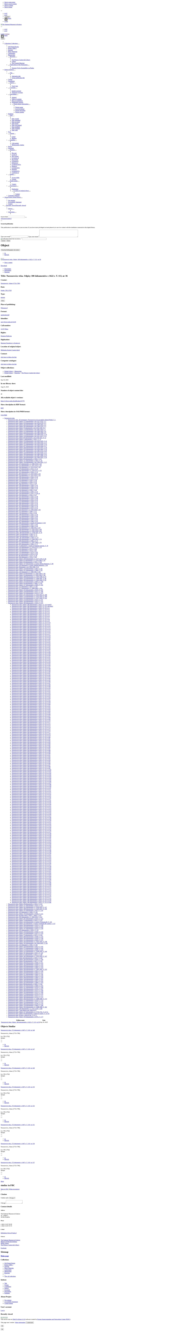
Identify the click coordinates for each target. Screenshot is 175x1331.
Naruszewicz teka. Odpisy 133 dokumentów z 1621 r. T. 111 (25, 600)
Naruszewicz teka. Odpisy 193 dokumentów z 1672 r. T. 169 (25, 992)
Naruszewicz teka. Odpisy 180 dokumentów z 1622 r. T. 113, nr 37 (31, 667)
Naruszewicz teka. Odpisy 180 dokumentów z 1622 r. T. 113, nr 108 (31, 784)
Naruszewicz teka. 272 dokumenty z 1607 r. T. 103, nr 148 (18, 1030)
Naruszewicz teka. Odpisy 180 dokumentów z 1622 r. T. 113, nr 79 (31, 735)
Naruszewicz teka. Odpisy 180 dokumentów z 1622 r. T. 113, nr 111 (31, 789)
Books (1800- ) (12, 48)
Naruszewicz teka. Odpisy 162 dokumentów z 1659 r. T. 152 (25, 964)
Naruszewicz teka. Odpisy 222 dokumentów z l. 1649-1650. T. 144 (27, 951)
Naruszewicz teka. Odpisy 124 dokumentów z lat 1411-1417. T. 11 (27, 436)
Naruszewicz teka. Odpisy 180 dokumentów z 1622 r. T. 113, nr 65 (31, 712)
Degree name (19, 107)
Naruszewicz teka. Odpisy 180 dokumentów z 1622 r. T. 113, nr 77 (31, 732)
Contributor (11, 81)
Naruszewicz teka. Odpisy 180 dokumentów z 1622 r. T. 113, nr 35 (31, 663)
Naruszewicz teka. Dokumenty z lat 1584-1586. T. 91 (23, 567)
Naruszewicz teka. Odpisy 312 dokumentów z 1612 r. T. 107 (25, 593)
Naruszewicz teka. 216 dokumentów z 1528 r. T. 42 (23, 487)
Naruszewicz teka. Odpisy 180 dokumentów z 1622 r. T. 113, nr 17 (31, 634)
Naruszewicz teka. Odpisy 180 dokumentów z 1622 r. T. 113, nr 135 (31, 829)
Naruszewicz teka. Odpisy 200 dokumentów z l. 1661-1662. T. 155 (27, 969)
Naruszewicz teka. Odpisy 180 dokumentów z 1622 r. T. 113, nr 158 (31, 866)
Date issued (15, 123)
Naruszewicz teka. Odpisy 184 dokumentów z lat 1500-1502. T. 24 (27, 457)
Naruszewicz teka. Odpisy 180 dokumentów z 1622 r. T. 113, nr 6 (31, 616)
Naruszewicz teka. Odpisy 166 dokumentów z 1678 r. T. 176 (25, 1004)
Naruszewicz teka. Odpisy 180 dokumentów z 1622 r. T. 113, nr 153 (31, 858)
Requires (14, 169)
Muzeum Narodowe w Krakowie (10, 343)
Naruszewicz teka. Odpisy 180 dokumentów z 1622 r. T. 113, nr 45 (31, 680)
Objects (10, 208)
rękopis (3, 297)
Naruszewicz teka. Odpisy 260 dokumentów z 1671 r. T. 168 (25, 990)
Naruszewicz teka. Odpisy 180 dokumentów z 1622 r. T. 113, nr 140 (31, 837)
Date (11, 115)
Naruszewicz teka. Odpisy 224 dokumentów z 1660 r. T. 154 (25, 968)
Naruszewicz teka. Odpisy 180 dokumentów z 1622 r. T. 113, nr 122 (31, 807)
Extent (13, 136)
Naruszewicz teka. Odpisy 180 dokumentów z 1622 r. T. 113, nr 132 (31, 824)
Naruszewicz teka (9, 418)
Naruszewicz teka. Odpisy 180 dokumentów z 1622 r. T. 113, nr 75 (31, 729)
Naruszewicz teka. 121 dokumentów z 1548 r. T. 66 (23, 526)
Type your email (6, 236)
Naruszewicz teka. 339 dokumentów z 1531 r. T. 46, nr (24, 493)
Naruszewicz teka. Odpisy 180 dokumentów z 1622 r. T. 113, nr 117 (31, 799)
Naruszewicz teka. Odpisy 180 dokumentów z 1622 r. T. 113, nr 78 (31, 734)
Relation (12, 150)
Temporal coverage (17, 92)
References (15, 163)
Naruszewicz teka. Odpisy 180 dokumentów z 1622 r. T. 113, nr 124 (31, 811)
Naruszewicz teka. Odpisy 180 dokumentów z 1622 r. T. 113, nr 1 (31, 608)
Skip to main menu (9, 2)
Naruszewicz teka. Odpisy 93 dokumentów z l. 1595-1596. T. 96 (26, 575)
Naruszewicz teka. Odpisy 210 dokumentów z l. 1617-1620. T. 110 (27, 598)
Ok (2, 1326)
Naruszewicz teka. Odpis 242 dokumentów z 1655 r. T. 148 (25, 958)
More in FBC (5, 1189)
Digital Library (8, 371)
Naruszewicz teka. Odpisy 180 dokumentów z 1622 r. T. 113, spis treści (32, 606)
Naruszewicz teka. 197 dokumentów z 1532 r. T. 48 (23, 496)
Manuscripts (11, 55)
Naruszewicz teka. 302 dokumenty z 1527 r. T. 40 (22, 483)
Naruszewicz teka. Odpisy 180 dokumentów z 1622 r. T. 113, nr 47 (31, 683)
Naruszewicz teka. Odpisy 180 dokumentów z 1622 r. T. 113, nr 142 (31, 840)
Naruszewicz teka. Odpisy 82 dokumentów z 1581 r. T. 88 (25, 562)
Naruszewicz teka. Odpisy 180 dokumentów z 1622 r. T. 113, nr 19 (31, 637)
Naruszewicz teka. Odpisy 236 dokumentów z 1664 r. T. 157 (25, 972)
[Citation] (3, 258)
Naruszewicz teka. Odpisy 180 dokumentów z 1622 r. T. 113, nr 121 (31, 806)
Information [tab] (7, 270)
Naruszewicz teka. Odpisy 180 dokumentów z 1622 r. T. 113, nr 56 (31, 698)
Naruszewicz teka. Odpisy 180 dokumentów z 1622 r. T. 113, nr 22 (31, 642)
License (14, 179)
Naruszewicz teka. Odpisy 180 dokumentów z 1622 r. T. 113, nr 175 (31, 894)
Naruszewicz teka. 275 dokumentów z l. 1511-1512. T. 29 (24, 465)
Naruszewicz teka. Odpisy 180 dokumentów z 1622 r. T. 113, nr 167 (31, 881)
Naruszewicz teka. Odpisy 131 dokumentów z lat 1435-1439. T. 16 (27, 444)
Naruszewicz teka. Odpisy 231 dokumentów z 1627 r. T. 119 (25, 910)
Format (11, 133)
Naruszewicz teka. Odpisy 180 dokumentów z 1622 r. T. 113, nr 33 (31, 660)
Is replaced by (16, 168)
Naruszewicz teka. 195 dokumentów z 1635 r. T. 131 (23, 930)
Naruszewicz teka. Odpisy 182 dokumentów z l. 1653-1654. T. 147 (27, 956)
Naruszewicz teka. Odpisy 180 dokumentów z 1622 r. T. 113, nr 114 (31, 794)
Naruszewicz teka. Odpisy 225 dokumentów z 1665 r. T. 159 (25, 976)
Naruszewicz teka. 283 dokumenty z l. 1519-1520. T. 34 (24, 474)
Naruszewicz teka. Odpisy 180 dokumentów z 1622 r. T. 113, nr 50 (31, 688)
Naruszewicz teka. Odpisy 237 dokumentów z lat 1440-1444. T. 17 (27, 446)
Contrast (7, 16)
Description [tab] (7, 269)
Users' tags (15, 86)
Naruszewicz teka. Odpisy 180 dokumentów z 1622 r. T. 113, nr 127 (31, 815)
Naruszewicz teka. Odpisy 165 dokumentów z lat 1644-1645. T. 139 (27, 943)
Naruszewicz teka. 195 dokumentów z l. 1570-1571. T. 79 (25, 547)
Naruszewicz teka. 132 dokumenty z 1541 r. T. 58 (22, 513)
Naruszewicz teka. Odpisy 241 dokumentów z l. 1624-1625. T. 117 (27, 907)
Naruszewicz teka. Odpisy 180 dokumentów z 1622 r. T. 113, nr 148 (31, 850)
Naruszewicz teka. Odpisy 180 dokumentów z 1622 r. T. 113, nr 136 (31, 830)
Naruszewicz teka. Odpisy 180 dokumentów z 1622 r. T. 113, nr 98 (31, 766)
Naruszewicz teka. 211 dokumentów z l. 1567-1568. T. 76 (24, 542)
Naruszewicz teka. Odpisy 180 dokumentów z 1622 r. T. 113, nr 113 (31, 793)
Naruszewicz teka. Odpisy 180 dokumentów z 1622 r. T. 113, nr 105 (31, 779)
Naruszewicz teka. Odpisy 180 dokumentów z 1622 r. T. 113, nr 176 (31, 896)
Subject (11, 83)
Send (8, 240)
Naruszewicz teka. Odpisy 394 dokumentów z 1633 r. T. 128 (25, 925)
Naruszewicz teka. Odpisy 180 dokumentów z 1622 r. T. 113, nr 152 (31, 856)
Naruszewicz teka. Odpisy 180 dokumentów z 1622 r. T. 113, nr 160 (31, 869)
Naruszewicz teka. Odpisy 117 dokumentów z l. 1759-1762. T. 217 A (28, 1012)
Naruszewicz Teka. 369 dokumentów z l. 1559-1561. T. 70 (25, 532)
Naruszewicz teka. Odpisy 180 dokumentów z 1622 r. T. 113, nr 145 (31, 845)
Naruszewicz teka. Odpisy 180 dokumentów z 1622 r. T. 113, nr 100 (31, 770)
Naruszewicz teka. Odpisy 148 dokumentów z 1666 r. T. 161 (25, 979)
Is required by (16, 171)
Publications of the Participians (18, 65)
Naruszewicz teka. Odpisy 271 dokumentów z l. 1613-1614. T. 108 (27, 595)
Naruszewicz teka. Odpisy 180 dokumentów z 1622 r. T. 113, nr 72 (31, 724)
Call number (15, 143)
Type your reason (33, 236)
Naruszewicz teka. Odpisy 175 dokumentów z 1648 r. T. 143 (25, 950)
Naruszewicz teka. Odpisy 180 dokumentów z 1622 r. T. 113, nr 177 (31, 897)
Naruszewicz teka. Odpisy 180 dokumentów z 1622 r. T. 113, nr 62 (31, 707)
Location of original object (21, 190)
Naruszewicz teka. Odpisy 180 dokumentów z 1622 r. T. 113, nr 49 (31, 686)
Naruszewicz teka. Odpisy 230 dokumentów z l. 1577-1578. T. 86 (27, 559)
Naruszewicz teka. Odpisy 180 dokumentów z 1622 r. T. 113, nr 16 (31, 632)
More (2, 1181)
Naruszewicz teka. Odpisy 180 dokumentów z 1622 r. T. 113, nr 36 (31, 665)
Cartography (11, 53)
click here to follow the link (8, 357)
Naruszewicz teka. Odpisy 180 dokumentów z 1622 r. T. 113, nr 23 (31, 644)
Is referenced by (16, 164)
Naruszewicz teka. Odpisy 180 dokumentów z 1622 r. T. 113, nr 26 (31, 649)
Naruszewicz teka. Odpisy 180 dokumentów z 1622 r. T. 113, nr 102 (31, 773)
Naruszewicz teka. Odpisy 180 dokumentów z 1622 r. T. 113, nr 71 (31, 722)
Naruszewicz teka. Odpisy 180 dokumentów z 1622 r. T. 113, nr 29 (31, 654)
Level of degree (19, 109)
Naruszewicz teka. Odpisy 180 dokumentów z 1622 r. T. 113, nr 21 (31, 640)
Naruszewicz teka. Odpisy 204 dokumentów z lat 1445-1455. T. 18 (27, 447)
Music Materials (12, 51)
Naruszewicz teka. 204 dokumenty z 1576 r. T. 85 (22, 557)
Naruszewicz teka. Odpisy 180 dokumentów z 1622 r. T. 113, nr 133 (31, 825)
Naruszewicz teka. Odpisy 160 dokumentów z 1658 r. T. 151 (25, 963)
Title (11, 73)
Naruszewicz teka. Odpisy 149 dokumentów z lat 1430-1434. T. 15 (27, 442)
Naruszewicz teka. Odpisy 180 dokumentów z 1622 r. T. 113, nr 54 (31, 694)
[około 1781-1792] (6, 290)
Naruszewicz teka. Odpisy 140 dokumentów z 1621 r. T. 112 (25, 601)
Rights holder (13, 181)
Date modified (16, 127)
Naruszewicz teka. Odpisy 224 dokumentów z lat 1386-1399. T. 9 (27, 433)
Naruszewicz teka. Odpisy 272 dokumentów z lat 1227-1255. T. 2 (27, 421)
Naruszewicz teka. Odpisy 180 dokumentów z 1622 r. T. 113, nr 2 (31, 609)
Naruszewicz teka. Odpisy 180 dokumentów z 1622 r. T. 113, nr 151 (31, 855)
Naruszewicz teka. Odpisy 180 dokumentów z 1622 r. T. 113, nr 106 (31, 781)
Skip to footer (8, 7)
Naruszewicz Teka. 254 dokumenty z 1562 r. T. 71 (22, 534)
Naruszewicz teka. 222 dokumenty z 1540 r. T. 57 (22, 511)
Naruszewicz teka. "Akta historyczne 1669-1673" (22, 1010)
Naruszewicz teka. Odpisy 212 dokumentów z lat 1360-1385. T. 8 (27, 431)
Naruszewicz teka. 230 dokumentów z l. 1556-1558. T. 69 (25, 531)
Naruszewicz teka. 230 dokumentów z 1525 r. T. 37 (23, 478)
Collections (7, 43)
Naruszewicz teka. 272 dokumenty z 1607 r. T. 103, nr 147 (18, 1049)
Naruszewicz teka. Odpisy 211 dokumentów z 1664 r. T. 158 (25, 974)
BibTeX (6, 255)
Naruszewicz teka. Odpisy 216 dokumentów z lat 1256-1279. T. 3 (27, 423)
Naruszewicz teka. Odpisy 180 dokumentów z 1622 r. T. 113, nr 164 (31, 876)
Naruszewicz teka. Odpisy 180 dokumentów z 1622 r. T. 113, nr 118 (31, 801)
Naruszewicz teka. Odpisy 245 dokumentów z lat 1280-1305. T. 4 (27, 424)
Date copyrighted (17, 125)
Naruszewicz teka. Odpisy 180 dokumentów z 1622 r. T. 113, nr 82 (31, 740)
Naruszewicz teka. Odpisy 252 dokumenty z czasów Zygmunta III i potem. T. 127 (31, 923)
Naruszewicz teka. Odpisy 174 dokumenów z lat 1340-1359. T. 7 (27, 429)
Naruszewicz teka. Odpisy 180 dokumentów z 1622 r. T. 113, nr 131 (31, 822)
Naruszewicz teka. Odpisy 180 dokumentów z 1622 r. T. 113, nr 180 (31, 902)
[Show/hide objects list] (8, 65)
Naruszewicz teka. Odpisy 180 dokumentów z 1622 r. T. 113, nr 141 (31, 838)
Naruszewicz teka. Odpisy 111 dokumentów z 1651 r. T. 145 (25, 953)
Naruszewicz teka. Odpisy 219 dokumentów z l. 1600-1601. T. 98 (27, 578)
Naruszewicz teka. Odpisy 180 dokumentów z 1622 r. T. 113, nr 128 (31, 817)
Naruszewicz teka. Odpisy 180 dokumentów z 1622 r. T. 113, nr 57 (31, 699)
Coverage (12, 87)
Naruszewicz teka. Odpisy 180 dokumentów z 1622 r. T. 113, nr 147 (31, 848)
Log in (3, 1310)
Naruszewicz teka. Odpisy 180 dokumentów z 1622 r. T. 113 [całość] (31, 604)
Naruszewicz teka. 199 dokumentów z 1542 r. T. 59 (23, 514)
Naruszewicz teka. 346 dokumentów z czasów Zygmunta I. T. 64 (27, 523)
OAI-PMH (4, 415)
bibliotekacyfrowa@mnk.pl (8, 1233)
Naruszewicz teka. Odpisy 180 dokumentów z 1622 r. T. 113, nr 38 (31, 668)
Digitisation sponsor (17, 102)
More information (20, 1322)
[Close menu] (1, 26)
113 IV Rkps (4, 329)
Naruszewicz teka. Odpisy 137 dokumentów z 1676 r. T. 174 (25, 1000)
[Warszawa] (4, 308)
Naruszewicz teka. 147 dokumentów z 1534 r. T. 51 (23, 501)
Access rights (15, 177)
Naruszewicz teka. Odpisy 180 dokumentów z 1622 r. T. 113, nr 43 (31, 676)
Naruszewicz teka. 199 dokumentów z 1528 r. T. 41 (23, 485)
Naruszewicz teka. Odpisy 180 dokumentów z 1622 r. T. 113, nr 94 (31, 760)
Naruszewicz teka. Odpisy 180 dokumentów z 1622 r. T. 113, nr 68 (31, 717)
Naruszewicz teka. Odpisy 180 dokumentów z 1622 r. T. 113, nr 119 (31, 802)
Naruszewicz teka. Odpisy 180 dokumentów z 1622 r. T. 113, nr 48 (31, 685)
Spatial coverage (16, 91)
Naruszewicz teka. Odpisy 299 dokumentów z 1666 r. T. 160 (25, 977)
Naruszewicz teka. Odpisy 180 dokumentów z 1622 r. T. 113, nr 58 (31, 701)
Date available (16, 128)
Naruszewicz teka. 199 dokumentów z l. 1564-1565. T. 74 (25, 539)
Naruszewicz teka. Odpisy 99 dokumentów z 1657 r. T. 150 (25, 961)
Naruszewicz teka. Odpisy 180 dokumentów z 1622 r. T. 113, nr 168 (31, 883)
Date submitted (16, 120)
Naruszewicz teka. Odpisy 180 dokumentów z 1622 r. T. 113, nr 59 (31, 703)
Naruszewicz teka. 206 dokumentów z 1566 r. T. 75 (23, 541)
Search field (4, 217)
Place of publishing (17, 101)
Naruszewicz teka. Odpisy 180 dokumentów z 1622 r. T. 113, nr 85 (31, 745)
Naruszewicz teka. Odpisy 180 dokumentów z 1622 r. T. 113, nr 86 (31, 747)
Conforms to (15, 172)
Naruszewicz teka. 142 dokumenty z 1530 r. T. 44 (22, 490)
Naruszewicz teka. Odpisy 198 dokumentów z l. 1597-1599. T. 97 (27, 577)
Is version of (15, 158)
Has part (14, 153)
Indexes (6, 69)
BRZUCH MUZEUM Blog (9, 1241)
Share (9, 18)
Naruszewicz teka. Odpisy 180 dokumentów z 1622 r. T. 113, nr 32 (31, 658)
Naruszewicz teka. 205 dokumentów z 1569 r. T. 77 (23, 544)
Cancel (3, 240)
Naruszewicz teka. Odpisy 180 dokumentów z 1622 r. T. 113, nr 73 (31, 725)
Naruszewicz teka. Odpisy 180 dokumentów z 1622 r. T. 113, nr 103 (31, 776)
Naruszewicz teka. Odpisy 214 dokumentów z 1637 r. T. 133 (25, 933)
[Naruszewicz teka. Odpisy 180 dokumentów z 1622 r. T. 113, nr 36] (21, 259)
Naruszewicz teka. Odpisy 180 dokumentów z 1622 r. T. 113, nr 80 (31, 737)
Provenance (13, 186)
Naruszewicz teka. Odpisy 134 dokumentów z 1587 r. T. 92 (25, 568)
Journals (10, 50)
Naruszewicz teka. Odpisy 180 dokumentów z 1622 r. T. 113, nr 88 (31, 750)
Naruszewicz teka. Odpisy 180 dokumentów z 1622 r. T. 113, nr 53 (31, 693)
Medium (14, 138)
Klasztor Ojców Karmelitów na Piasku (23, 68)
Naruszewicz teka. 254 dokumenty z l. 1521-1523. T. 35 (24, 475)
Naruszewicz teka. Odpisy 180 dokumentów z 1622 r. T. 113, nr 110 (31, 788)
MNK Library (5, 1243)
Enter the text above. (15, 239)
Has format (15, 159)
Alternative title (16, 76)
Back (2, 38)
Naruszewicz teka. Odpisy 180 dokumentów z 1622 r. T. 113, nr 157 (31, 865)
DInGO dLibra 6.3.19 (19, 1319)
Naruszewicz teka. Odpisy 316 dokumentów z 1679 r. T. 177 (25, 1017)
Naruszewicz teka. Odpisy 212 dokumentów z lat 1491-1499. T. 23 (27, 456)
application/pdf (5, 315)
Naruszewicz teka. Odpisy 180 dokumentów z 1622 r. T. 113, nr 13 (31, 627)
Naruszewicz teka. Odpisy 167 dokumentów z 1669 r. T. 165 (25, 986)
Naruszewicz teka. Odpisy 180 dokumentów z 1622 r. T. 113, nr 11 (31, 624)
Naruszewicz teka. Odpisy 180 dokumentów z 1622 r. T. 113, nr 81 (31, 739)
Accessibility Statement (14, 202)
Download (4, 265)
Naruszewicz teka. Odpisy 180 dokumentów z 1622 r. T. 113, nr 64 (31, 711)
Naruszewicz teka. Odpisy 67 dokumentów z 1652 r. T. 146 (25, 954)
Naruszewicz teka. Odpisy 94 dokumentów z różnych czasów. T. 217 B (28, 1013)
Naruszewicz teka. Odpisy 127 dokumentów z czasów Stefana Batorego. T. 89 (30, 564)
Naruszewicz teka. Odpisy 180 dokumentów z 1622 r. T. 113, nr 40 (31, 671)
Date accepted (16, 122)
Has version (15, 156)
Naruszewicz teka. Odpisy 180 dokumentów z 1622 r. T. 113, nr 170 (31, 886)
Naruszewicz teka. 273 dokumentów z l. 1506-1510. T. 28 (25, 464)
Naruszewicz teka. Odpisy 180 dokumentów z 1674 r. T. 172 (25, 997)
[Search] (26, 217)
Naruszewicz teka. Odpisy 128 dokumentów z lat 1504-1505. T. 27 (27, 462)
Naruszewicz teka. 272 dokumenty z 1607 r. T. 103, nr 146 (18, 1068)
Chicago (3, 1203)
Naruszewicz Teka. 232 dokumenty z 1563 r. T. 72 (22, 536)
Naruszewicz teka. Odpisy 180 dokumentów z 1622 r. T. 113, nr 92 (31, 757)
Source (10, 146)
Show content (8, 262)
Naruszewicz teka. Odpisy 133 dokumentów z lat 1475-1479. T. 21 (27, 452)
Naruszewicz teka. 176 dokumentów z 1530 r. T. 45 (23, 492)
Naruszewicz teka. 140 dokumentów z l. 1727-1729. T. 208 (25, 1008)
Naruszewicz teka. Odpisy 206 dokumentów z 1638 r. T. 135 (25, 936)
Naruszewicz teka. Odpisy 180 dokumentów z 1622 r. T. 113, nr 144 (31, 843)
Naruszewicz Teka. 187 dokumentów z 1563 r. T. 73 (23, 537)
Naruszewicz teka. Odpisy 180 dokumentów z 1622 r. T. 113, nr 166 (31, 879)
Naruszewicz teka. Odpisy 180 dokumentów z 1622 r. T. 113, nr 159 (31, 868)
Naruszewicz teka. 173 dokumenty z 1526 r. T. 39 (22, 482)
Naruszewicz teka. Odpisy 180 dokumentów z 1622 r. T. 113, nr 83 (31, 742)
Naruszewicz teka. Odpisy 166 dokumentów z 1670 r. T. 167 (25, 989)
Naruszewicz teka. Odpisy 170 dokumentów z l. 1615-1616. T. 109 (27, 596)
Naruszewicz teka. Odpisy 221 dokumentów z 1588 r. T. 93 (25, 570)
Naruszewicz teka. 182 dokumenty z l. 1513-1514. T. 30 (24, 467)
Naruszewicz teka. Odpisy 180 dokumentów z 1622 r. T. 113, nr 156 (31, 863)
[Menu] (1, 10)
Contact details (8, 1303)
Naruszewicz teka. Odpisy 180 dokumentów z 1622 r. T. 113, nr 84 (31, 743)
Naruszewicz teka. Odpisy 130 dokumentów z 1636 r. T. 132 (25, 932)
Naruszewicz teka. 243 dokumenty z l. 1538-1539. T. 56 (24, 510)
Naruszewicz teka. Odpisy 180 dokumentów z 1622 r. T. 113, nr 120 (31, 804)
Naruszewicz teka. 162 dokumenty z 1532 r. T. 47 (22, 495)
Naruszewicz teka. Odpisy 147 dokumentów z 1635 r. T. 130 (25, 928)
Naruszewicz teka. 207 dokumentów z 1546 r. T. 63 (23, 521)
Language (11, 148)
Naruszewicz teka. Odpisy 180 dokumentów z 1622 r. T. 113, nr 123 (31, 809)
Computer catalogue (14, 195)
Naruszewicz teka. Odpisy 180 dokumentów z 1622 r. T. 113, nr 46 (31, 681)
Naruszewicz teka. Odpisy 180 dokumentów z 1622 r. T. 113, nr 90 (31, 753)
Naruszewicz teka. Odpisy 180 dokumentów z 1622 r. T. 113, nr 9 (31, 621)
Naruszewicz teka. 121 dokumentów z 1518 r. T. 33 (23, 472)
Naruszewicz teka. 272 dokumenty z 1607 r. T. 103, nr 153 (18, 1087)
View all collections (10, 1276)
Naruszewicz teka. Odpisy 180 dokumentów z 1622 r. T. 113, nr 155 (31, 861)
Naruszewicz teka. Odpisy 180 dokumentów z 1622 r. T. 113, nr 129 (31, 819)
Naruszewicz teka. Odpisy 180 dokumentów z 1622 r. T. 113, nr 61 (31, 706)
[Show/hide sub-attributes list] (8, 73)
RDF (2, 408)
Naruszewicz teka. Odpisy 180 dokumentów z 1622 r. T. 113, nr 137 (31, 832)
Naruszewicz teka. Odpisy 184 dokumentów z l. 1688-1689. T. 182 (27, 1007)
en (5, 13)
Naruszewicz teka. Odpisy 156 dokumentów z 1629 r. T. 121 (25, 914)
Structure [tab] (7, 272)
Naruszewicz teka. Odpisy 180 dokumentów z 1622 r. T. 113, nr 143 (31, 842)
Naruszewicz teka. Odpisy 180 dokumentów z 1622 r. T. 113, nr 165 (31, 878)
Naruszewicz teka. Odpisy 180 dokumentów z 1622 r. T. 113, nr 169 (31, 884)
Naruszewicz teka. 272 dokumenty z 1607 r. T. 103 (22, 586)
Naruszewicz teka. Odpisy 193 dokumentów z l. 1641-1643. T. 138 (27, 941)
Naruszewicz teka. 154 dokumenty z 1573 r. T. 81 (22, 550)
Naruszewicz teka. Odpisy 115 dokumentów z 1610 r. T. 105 (25, 590)
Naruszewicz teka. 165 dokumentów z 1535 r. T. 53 (23, 505)
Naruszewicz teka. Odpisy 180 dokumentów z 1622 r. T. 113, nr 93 (31, 758)
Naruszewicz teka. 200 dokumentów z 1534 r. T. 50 (23, 500)
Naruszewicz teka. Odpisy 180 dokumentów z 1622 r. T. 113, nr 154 (31, 860)
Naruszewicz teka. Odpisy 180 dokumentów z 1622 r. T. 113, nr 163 (31, 874)
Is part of (14, 154)
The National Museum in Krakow (10, 1240)
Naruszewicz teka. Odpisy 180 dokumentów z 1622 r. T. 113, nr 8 (31, 619)
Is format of (15, 161)
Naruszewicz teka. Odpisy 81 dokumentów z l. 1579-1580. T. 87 (26, 560)
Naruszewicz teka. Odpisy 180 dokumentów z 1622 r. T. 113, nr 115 (31, 796)
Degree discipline (20, 110)
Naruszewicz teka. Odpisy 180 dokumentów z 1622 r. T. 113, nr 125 (31, 812)
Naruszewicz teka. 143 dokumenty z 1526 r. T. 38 (22, 480)
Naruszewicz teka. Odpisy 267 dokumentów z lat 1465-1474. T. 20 (27, 451)
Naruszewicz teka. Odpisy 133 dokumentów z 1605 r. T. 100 (25, 582)
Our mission (11, 200)
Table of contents (17, 99)
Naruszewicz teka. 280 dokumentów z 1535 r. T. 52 (23, 503)
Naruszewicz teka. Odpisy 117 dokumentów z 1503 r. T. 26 (25, 460)
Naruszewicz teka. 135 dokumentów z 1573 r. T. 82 (23, 552)
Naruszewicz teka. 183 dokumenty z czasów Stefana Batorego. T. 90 (28, 565)
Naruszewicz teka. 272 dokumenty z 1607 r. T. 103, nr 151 (18, 1125)
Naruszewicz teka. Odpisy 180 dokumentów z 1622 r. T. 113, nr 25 (31, 647)
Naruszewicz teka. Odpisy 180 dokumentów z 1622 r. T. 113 (25, 603)
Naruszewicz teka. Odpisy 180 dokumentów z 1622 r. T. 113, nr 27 (31, 650)
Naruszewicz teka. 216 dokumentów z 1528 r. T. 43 (23, 488)
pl (6, 13)
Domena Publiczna (6, 336)
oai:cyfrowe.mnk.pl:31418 (8, 322)
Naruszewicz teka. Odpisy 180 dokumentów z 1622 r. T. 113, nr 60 (31, 704)
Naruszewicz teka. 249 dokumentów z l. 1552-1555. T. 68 (25, 529)
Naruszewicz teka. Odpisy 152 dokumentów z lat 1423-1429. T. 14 (27, 441)
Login (6, 21)
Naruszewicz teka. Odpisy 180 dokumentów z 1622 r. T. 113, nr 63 (31, 709)
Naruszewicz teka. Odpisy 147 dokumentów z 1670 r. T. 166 (25, 987)
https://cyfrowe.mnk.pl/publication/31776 (12, 401)
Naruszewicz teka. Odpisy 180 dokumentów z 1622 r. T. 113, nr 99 (31, 768)
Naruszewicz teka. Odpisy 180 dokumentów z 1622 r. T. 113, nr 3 (31, 611)
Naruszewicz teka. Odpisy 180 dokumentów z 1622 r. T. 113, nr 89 (31, 752)
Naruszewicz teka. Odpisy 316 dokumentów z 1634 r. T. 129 (25, 927)
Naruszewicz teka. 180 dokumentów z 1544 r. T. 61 (23, 518)
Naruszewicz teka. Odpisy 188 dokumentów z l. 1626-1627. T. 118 (27, 909)
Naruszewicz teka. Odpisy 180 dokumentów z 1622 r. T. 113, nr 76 (31, 730)
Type (9, 132)
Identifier (12, 140)
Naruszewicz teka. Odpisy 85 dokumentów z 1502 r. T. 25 (25, 459)
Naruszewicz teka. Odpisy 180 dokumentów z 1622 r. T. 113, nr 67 (31, 716)
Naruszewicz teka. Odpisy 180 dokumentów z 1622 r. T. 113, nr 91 (31, 755)
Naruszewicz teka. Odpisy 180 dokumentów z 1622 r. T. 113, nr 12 (31, 626)
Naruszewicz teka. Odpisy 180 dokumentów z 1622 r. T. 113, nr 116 (31, 797)
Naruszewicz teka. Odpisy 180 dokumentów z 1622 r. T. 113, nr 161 (31, 871)
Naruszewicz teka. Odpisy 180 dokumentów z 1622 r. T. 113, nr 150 (31, 853)
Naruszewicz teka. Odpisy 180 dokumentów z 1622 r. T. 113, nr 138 (31, 833)
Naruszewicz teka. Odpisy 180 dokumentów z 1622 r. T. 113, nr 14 (31, 629)
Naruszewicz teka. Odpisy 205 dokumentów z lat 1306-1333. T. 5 (27, 426)
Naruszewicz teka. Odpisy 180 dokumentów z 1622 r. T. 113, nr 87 (31, 748)
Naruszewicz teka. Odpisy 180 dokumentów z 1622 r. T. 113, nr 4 (31, 613)
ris (5, 253)
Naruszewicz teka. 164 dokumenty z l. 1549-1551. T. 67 (24, 528)
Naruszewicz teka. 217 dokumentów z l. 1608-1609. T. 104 (25, 588)
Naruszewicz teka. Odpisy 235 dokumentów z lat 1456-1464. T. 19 (27, 449)
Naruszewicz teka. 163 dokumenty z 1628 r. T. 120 (22, 912)
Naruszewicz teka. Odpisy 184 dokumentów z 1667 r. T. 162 (25, 981)
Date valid (15, 130)
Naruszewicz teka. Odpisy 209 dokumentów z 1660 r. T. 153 (25, 966)
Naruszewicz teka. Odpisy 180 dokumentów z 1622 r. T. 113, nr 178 (31, 899)
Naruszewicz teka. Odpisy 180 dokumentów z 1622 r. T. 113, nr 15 (31, 631)
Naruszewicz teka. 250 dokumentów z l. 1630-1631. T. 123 (25, 917)
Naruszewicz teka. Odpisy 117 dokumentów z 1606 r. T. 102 (25, 585)
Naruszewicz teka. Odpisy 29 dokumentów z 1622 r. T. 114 (25, 904)
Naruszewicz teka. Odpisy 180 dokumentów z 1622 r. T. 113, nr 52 (31, 691)
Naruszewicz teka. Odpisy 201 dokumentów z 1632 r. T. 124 (25, 919)
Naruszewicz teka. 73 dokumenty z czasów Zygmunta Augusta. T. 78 (28, 546)
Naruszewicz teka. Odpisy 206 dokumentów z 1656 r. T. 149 (25, 959)
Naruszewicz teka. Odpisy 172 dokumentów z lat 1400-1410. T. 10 (27, 434)
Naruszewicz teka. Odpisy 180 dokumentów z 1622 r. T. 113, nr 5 (31, 614)
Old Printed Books (13, 47)
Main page (5, 1256)
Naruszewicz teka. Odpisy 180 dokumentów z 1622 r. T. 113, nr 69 (31, 719)
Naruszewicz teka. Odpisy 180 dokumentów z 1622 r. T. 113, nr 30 (31, 655)
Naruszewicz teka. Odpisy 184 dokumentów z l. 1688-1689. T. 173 (27, 999)
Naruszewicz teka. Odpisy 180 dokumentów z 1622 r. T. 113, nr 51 (31, 689)
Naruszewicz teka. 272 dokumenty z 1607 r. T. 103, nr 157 (18, 1162)
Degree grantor (19, 112)
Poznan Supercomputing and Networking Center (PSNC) (53, 1319)
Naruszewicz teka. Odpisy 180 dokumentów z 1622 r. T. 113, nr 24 (31, 645)
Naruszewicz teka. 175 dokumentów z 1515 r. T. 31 (23, 469)
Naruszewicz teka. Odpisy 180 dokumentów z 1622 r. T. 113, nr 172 (31, 889)
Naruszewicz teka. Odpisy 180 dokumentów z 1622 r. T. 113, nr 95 (31, 761)
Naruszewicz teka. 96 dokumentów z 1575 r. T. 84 (22, 555)
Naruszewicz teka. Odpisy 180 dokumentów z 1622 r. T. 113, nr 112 (31, 791)
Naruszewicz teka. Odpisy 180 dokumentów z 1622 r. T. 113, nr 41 (31, 673)
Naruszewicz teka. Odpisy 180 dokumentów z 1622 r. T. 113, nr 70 (31, 721)
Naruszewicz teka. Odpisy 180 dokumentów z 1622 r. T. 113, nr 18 (31, 636)
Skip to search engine (10, 4)
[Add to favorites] (1, 258)
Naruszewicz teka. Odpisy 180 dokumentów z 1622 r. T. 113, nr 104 (31, 778)
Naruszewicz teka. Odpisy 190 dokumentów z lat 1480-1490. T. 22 (27, 454)
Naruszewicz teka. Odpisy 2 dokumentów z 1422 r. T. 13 (24, 439)
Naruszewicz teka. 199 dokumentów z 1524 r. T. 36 (23, 477)
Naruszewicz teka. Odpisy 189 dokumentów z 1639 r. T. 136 (25, 938)
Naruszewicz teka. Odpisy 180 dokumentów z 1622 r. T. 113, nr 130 (31, 820)
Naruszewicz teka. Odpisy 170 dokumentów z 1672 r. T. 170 (25, 994)
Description (13, 94)
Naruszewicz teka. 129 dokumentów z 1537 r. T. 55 (23, 508)
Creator (10, 79)
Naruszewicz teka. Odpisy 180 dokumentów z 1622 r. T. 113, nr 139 (31, 835)
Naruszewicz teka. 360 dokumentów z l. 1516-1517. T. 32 (25, 470)
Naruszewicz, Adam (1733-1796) (10, 283)
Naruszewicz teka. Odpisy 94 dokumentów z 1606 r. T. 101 (25, 583)
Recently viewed (11, 205)
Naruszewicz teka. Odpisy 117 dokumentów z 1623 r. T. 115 (25, 905)
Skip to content (8, 5)
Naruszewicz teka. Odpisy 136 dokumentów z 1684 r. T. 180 (25, 1005)
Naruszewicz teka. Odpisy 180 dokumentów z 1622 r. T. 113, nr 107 (31, 783)
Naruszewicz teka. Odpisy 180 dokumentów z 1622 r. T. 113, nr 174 (31, 892)
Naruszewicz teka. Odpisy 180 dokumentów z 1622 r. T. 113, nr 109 (31, 786)
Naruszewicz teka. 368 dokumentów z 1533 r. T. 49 (23, 498)
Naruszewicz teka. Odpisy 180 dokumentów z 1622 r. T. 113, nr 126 (31, 814)
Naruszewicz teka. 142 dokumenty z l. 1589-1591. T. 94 (24, 572)
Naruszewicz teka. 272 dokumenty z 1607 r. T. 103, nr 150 (18, 1143)
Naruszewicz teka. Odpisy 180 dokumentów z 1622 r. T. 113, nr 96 (31, 763)
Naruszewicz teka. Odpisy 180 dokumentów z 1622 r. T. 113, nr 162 (31, 873)
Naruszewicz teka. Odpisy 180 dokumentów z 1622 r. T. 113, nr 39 (31, 670)
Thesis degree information (21, 104)
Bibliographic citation (18, 145)
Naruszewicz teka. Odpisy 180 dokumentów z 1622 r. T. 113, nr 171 (31, 887)
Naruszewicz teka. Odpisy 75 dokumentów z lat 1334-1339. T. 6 (26, 428)
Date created (15, 119)
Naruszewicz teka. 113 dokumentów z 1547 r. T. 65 (23, 524)
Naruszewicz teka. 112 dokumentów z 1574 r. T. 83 (23, 554)
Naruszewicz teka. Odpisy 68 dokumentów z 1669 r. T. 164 (25, 984)
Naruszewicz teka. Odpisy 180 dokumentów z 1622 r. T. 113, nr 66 (31, 714)
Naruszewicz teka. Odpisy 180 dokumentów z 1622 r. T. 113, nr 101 (31, 771)
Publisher (10, 114)
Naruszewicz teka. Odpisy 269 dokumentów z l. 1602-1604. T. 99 (27, 580)
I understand (29, 1322)
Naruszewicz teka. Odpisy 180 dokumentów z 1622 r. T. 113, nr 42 (31, 675)
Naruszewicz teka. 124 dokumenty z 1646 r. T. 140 (22, 945)
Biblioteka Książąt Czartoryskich (10, 350)
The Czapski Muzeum (18, 63)
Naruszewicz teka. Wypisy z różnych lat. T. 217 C (22, 1015)
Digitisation (15, 189)
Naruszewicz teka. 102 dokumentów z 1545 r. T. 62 (23, 519)
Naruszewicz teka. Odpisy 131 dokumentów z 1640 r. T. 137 (25, 940)
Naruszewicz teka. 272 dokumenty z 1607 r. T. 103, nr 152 (18, 1106)
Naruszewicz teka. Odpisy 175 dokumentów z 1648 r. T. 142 (25, 948)
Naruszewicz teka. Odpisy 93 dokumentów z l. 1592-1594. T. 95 (26, 573)
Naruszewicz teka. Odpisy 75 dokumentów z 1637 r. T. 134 (25, 935)
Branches (12, 56)
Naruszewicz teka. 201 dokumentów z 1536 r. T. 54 (23, 506)
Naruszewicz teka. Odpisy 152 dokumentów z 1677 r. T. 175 (25, 1002)
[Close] (1, 220)
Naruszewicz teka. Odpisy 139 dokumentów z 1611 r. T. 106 (25, 591)
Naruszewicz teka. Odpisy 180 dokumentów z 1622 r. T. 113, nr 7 (31, 618)
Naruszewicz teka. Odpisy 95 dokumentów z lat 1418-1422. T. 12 (27, 438)
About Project (8, 197)
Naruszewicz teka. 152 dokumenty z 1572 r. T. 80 (22, 549)
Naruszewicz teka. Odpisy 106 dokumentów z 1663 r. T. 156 (25, 971)
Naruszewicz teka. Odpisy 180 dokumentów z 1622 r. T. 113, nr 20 (31, 639)
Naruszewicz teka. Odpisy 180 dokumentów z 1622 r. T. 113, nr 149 (31, 851)
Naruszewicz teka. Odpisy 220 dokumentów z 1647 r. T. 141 (25, 946)
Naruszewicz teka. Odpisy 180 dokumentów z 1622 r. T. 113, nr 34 (31, 662)
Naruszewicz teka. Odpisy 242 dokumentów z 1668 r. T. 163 (25, 982)
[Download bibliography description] (1, 1060)
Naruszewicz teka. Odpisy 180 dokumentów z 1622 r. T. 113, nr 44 (31, 678)
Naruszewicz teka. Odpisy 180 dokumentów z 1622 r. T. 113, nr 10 (31, 622)
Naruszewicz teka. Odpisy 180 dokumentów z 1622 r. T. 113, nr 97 (31, 765)
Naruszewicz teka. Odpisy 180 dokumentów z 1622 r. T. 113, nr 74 (31, 727)
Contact (14, 184)
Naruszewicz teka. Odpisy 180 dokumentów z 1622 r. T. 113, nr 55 (31, 696)
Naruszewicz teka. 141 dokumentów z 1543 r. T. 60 (23, 516)
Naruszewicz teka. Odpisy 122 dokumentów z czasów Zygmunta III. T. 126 (30, 922)
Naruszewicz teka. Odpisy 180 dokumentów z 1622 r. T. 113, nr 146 (31, 847)
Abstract (14, 97)
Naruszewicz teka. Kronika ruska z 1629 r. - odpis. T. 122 (24, 915)
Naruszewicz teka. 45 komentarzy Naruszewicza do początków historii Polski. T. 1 (32, 420)
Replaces (14, 166)
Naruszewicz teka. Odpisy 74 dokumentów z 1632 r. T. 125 (25, 920)
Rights (11, 174)
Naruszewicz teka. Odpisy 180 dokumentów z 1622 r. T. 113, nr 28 (31, 652)
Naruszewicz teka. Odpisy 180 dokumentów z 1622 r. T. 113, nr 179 (31, 901)
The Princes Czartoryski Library (21, 60)
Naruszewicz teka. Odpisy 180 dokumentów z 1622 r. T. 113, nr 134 (31, 827)
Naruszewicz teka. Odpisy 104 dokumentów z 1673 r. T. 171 (25, 995)
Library (14, 61)
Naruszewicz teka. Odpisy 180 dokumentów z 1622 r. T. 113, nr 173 (31, 891)
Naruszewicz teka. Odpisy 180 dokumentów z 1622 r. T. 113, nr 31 (31, 657)
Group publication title (18, 78)
